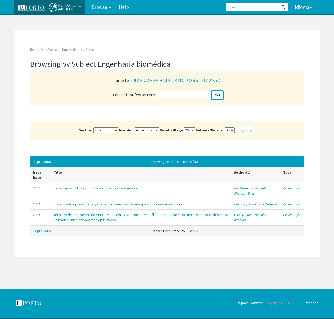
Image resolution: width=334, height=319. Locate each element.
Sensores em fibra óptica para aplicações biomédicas (95, 188)
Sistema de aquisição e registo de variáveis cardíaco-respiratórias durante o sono (117, 204)
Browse (100, 7)
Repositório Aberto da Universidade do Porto (62, 49)
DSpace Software (250, 302)
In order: (126, 130)
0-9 (133, 80)
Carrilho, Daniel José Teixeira (255, 204)
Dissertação (292, 188)
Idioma (302, 7)
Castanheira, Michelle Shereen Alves (250, 191)
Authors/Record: (210, 130)
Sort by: (86, 130)
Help (124, 7)
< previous (42, 161)
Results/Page (171, 130)
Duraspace (310, 302)
